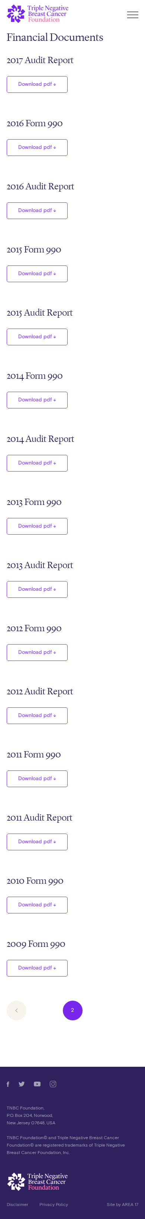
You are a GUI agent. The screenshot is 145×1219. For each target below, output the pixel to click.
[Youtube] (37, 1084)
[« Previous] (16, 1010)
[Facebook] (8, 1084)
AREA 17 (130, 1204)
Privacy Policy (53, 1204)
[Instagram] (53, 1084)
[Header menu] (132, 16)
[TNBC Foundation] (38, 13)
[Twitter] (22, 1084)
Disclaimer (17, 1204)
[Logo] (72, 1182)
